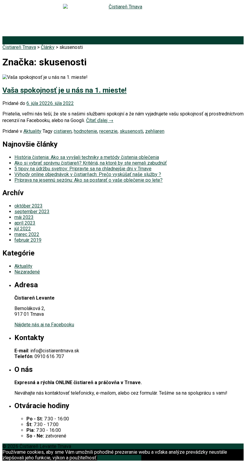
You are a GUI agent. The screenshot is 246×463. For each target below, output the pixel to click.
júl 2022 (22, 229)
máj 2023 (24, 217)
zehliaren (154, 131)
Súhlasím (106, 458)
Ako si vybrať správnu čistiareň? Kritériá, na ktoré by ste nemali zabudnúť (90, 163)
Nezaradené (27, 272)
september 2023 (32, 211)
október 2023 (28, 206)
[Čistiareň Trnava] (123, 19)
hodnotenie (85, 131)
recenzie (108, 131)
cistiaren (63, 131)
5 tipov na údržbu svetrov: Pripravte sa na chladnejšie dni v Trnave (83, 169)
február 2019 (27, 240)
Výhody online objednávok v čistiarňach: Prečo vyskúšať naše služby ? (87, 174)
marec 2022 (26, 234)
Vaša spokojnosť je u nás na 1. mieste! (64, 90)
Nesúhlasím (128, 458)
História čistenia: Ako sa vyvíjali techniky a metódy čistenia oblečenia (86, 157)
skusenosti (131, 131)
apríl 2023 (24, 223)
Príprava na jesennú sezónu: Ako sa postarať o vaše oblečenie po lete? (88, 180)
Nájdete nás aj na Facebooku (44, 324)
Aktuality (32, 131)
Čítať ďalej (99, 120)
